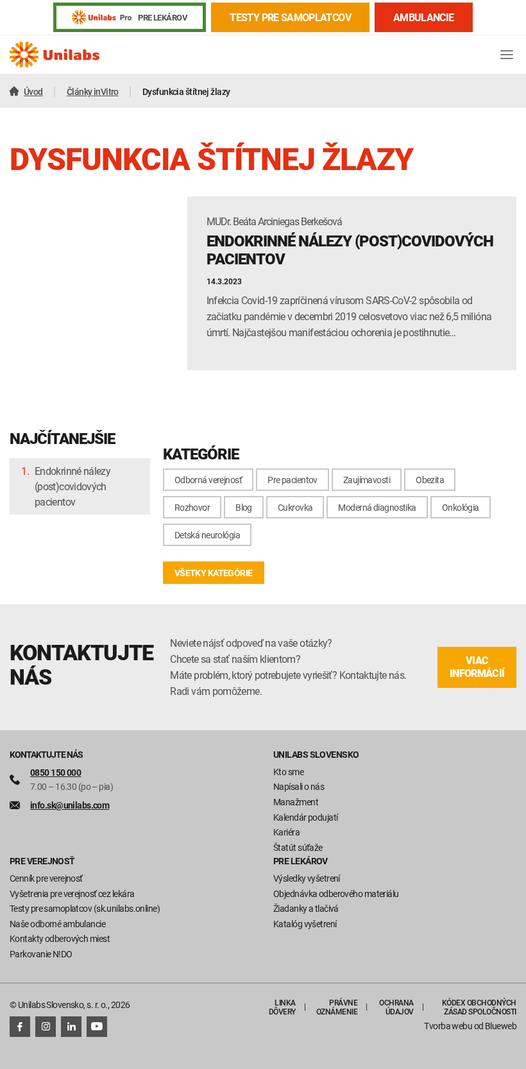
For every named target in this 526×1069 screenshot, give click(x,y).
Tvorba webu (448, 1026)
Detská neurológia (207, 535)
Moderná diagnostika (377, 507)
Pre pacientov (292, 480)
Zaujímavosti (366, 480)
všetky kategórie (213, 573)
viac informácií (477, 667)
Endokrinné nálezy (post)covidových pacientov (72, 486)
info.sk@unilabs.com (69, 805)
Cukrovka (295, 507)
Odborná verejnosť (208, 480)
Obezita (430, 480)
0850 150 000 (55, 772)
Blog (243, 507)
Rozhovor (192, 507)
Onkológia (460, 507)
